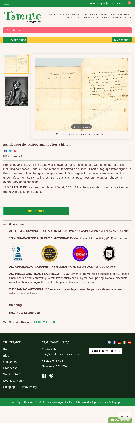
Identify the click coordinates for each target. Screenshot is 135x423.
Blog (6, 355)
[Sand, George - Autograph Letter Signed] (16, 63)
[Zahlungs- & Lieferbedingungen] (119, 343)
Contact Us (49, 349)
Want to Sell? (12, 374)
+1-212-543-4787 (53, 360)
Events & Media (13, 380)
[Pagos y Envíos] (129, 343)
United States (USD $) (104, 351)
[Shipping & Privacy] (109, 343)
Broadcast (10, 368)
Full (5, 349)
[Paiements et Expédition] (114, 343)
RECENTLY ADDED (42, 322)
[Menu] (6, 3)
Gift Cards (10, 362)
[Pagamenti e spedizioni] (124, 343)
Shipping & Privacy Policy (20, 387)
